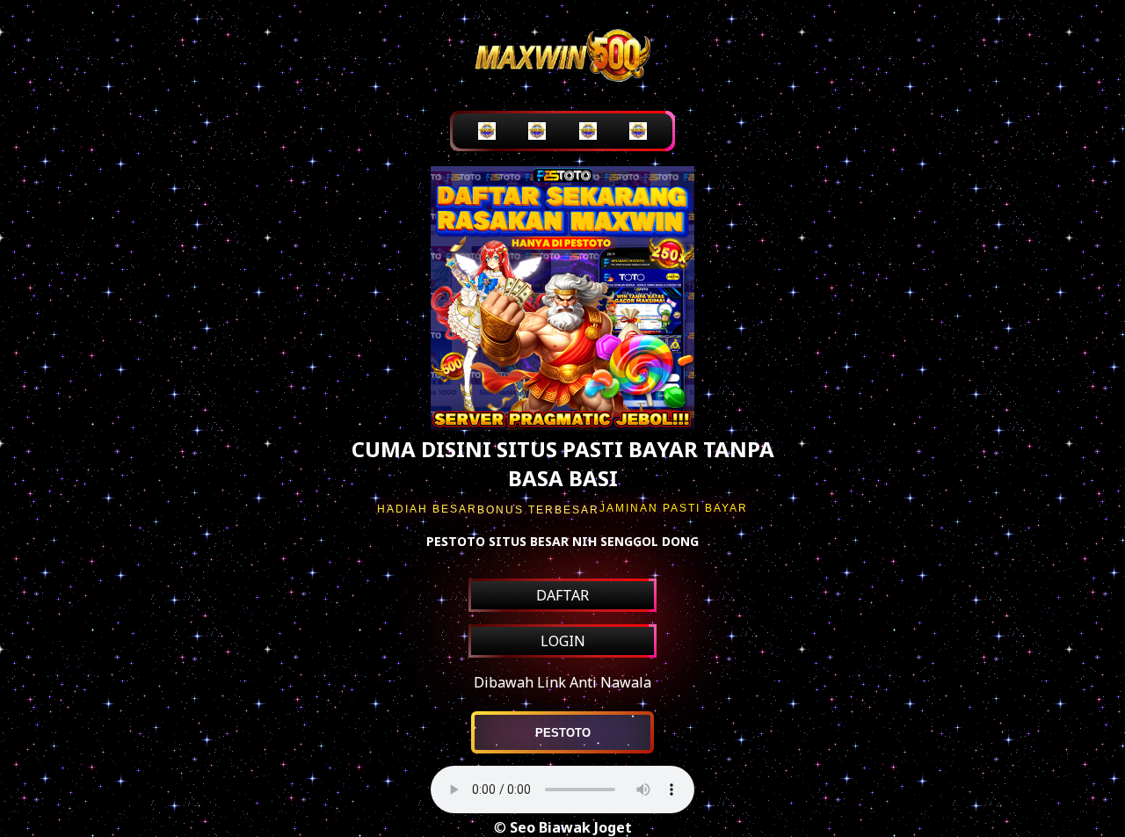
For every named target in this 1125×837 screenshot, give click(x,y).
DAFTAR (562, 595)
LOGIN (563, 641)
